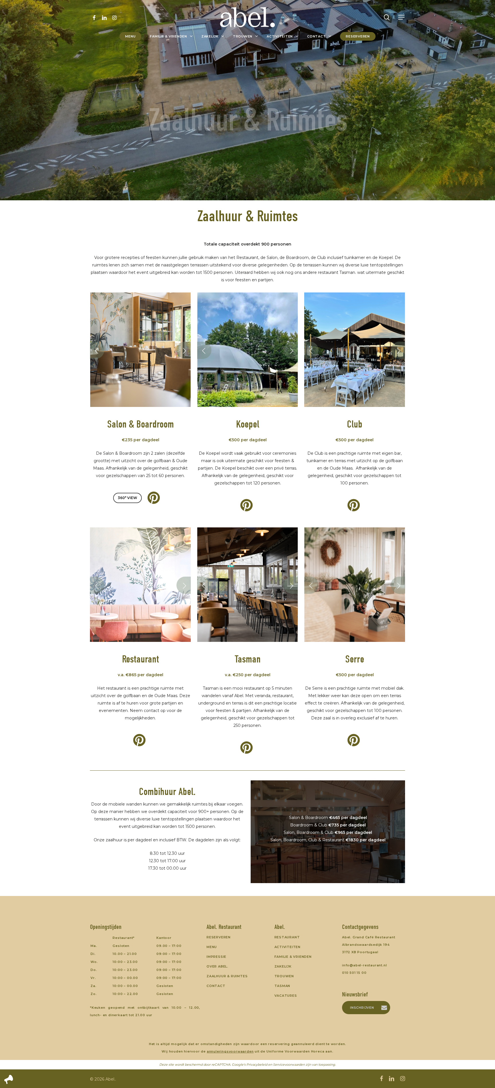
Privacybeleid (256, 1065)
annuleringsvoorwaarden (230, 1051)
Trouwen (284, 976)
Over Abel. (217, 966)
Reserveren (219, 937)
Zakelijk (283, 966)
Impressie (216, 957)
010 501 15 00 (354, 973)
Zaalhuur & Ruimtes (227, 976)
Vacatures (285, 996)
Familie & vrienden (293, 957)
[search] (386, 17)
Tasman (282, 986)
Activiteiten (287, 947)
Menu (212, 947)
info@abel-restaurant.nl (364, 965)
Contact (216, 986)
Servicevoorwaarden (289, 1065)
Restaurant (287, 937)
